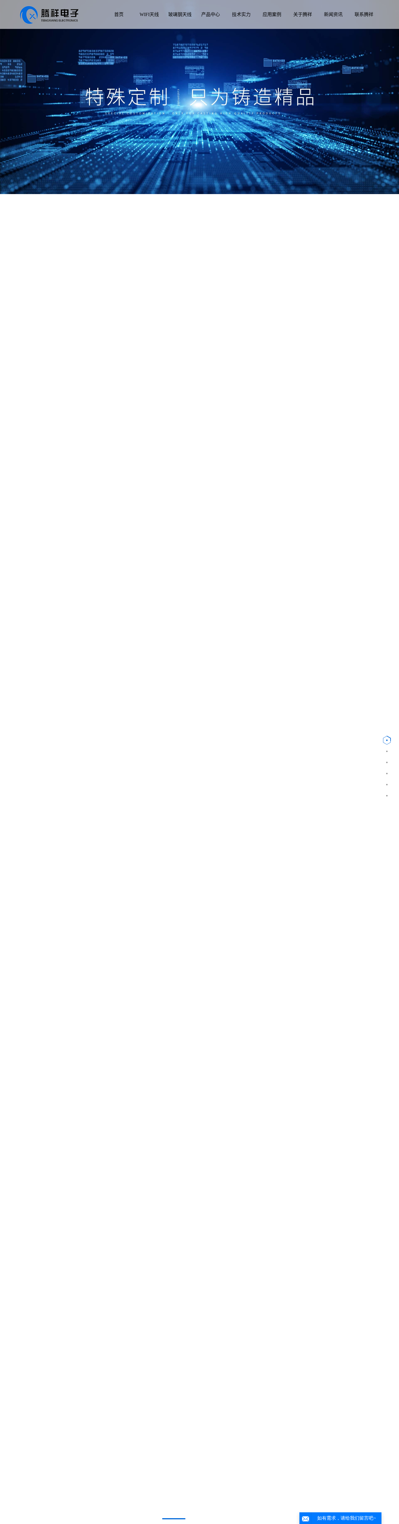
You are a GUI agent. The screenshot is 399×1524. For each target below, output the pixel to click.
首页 (119, 14)
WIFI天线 (149, 14)
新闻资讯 (333, 14)
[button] (173, 1518)
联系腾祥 (364, 14)
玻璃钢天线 (180, 14)
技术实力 (241, 14)
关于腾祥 (302, 14)
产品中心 (210, 14)
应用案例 (272, 14)
